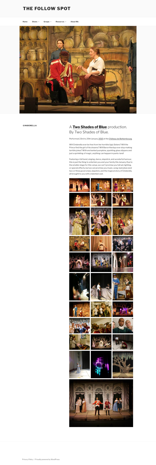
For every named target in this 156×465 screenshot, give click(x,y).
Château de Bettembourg (120, 139)
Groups (46, 22)
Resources (60, 22)
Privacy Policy (27, 459)
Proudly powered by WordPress (47, 459)
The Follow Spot (47, 8)
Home (25, 22)
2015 (100, 139)
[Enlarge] (86, 181)
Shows (34, 22)
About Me (74, 22)
